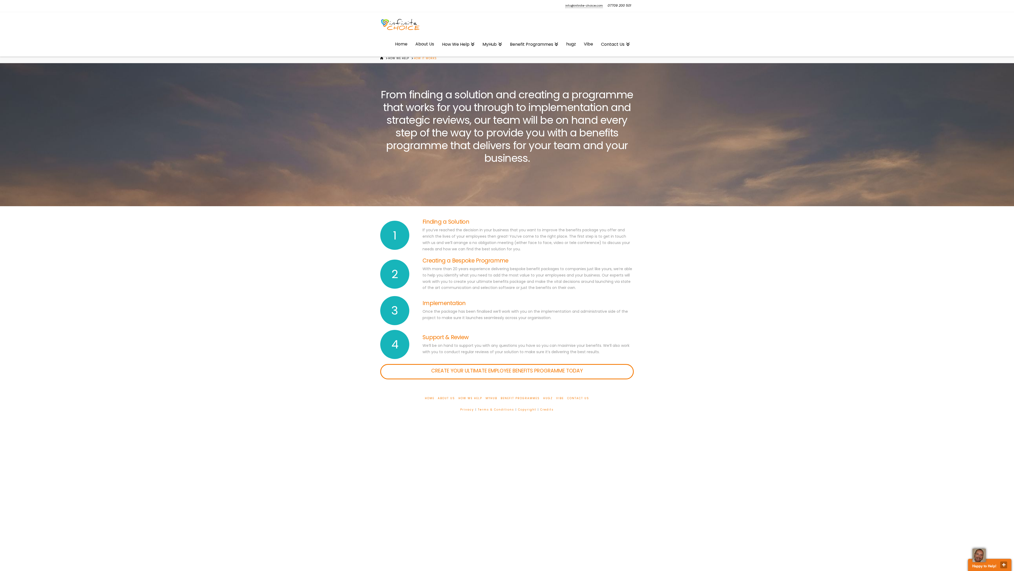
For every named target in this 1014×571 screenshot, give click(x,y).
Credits (547, 410)
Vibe (560, 398)
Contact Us (578, 398)
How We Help (470, 398)
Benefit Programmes (520, 398)
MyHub (491, 398)
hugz (548, 398)
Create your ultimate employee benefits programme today (507, 370)
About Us (446, 398)
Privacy (467, 410)
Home (429, 398)
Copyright (527, 410)
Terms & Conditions (496, 410)
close (1003, 564)
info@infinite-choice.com (584, 5)
